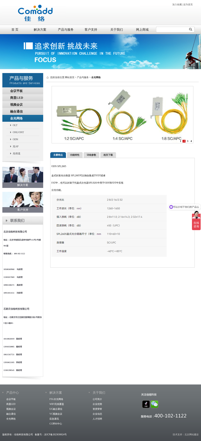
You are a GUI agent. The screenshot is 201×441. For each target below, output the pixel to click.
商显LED (16, 97)
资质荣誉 (97, 409)
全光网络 (16, 118)
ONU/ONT (18, 132)
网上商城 (142, 29)
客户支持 (91, 29)
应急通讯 (54, 418)
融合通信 (16, 111)
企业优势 (97, 404)
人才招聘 (97, 418)
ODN (15, 139)
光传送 (16, 153)
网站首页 (69, 77)
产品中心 (12, 392)
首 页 (14, 29)
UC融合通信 (55, 409)
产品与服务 (66, 29)
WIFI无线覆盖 (56, 404)
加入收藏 (177, 4)
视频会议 (16, 104)
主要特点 (58, 155)
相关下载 (108, 155)
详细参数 (91, 155)
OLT (15, 125)
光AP (15, 146)
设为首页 (188, 4)
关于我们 (116, 29)
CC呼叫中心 (55, 423)
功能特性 (74, 155)
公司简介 (97, 399)
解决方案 (40, 29)
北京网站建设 (192, 434)
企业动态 (97, 414)
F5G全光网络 (56, 399)
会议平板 (16, 90)
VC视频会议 (55, 414)
